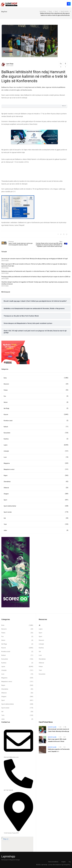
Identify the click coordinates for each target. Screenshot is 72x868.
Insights (63, 861)
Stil (36, 518)
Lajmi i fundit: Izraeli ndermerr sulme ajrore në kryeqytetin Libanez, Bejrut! (21, 244)
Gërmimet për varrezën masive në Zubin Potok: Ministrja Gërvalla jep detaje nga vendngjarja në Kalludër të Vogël (34, 258)
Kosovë (36, 414)
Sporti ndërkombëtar (36, 506)
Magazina (36, 463)
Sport (36, 500)
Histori (36, 402)
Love (36, 457)
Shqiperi (36, 494)
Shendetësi (36, 481)
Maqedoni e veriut (36, 469)
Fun (36, 396)
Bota (36, 378)
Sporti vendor (36, 512)
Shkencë (36, 487)
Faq (70, 861)
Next (61, 241)
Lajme (36, 445)
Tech (36, 524)
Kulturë (36, 426)
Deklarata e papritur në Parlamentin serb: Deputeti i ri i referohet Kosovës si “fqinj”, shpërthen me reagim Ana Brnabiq (35, 271)
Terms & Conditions (53, 861)
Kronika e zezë (36, 420)
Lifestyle (36, 451)
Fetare (36, 390)
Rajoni (36, 475)
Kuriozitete (36, 433)
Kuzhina (36, 439)
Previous (11, 241)
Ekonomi (36, 384)
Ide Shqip (36, 408)
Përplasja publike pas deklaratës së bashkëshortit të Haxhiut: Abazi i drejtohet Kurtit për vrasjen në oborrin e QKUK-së (35, 276)
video (36, 530)
